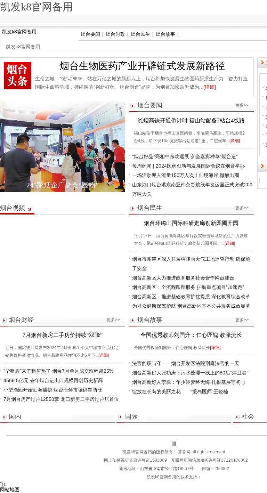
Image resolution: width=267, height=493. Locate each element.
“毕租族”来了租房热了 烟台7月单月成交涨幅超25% (58, 371)
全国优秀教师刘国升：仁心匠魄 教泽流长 (191, 335)
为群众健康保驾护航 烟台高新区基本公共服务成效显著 (191, 306)
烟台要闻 (90, 34)
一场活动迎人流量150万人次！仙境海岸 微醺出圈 (185, 175)
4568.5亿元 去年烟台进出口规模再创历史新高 (53, 380)
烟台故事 (165, 34)
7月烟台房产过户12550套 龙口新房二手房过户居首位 (61, 399)
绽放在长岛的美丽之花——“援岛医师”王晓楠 (180, 391)
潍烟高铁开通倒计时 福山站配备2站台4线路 (191, 120)
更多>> (242, 105)
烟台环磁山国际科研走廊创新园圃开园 (191, 223)
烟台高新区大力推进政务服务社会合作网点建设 (183, 278)
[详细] (209, 87)
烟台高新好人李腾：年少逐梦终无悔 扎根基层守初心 (188, 382)
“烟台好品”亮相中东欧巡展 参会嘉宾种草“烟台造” (185, 156)
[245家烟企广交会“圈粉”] (62, 147)
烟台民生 (140, 34)
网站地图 (9, 489)
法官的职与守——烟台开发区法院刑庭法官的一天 (185, 363)
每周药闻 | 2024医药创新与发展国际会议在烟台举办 (188, 166)
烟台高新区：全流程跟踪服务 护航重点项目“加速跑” (188, 287)
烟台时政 (115, 34)
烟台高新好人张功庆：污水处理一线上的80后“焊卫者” (190, 372)
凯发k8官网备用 (19, 31)
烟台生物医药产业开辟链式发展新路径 (142, 65)
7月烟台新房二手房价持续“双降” (63, 335)
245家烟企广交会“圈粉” (62, 185)
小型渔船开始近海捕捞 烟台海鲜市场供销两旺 (52, 390)
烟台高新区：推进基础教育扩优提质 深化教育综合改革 (191, 296)
